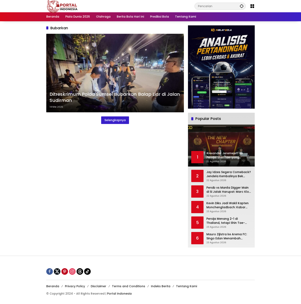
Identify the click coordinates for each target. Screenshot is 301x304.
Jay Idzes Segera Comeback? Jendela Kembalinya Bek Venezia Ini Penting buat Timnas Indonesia (228, 174)
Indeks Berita (160, 286)
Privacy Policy (75, 286)
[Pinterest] (64, 271)
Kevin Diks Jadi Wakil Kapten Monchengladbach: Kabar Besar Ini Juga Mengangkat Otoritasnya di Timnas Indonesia (227, 205)
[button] (242, 6)
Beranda (52, 286)
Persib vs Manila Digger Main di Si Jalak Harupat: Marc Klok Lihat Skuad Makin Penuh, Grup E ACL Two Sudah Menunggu (228, 190)
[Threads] (80, 271)
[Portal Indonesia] (62, 6)
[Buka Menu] (252, 6)
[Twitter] (57, 271)
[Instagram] (72, 271)
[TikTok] (87, 271)
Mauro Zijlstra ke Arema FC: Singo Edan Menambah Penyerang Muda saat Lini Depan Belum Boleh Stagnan (227, 236)
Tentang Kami (186, 286)
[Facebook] (49, 271)
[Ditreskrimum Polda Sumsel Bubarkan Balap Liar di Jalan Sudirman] (115, 73)
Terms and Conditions (128, 286)
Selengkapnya (115, 120)
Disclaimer (98, 286)
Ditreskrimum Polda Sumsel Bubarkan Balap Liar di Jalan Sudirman (115, 97)
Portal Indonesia (119, 294)
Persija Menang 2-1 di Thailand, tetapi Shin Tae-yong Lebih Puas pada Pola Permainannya (226, 221)
